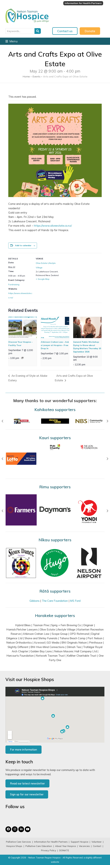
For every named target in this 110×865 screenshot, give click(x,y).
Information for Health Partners (51, 841)
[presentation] (22, 327)
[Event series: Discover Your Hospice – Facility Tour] (22, 358)
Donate (90, 31)
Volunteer (97, 841)
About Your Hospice (65, 846)
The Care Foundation (55, 600)
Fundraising (13, 284)
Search (38, 31)
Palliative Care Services (18, 841)
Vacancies (84, 846)
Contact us (64, 31)
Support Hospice (80, 841)
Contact (97, 846)
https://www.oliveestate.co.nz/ (53, 225)
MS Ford (75, 600)
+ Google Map (42, 279)
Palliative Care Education (38, 846)
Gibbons (35, 600)
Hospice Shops (14, 846)
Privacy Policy (48, 850)
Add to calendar (23, 245)
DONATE (64, 850)
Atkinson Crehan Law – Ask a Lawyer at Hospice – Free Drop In (55, 345)
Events (37, 76)
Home (26, 76)
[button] (11, 41)
